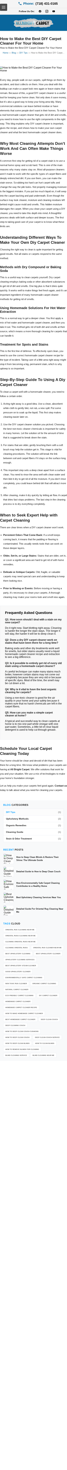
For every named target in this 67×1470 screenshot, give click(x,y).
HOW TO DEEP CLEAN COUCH (17, 1037)
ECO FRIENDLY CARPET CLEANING (19, 995)
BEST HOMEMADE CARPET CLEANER (20, 1019)
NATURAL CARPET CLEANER (16, 989)
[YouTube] (53, 11)
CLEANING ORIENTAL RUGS (16, 948)
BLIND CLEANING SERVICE (16, 1055)
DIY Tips (23, 53)
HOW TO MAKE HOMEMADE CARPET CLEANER (24, 1013)
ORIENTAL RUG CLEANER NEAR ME (47, 948)
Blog (14, 53)
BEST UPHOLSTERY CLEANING (17, 954)
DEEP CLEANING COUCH (15, 1025)
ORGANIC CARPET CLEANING (44, 983)
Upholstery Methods (33, 818)
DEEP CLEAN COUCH (49, 1019)
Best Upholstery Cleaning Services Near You (38, 897)
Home (5, 53)
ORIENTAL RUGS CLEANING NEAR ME (20, 936)
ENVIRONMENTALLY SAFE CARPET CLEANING (23, 977)
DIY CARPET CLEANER (48, 995)
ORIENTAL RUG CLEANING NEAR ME (19, 930)
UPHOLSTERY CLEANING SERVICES (19, 959)
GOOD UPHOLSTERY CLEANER (17, 971)
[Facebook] (40, 11)
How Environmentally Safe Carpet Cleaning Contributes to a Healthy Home (38, 884)
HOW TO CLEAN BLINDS (44, 1043)
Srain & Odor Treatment (33, 838)
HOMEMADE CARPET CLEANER (17, 1001)
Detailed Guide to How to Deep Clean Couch (38, 871)
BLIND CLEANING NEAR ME (43, 1055)
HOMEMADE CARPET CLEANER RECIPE (21, 1007)
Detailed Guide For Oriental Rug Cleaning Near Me (39, 910)
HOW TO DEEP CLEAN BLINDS (17, 1043)
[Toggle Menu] (3, 7)
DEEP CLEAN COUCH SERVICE (47, 1037)
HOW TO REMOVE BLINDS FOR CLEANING (22, 1049)
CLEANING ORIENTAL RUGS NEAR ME (20, 942)
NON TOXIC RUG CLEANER (16, 983)
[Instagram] (46, 11)
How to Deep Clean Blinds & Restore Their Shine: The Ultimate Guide (37, 858)
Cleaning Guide (33, 832)
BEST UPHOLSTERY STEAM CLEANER (20, 965)
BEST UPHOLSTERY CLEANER (48, 954)
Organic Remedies (33, 825)
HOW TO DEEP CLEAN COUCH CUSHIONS (22, 1031)
